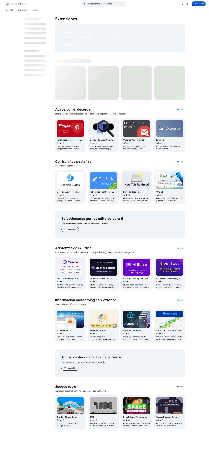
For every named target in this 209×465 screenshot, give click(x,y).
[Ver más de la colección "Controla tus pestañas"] (180, 161)
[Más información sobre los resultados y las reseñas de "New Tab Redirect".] (129, 195)
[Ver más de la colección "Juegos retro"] (180, 387)
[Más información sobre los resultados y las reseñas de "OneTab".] (162, 195)
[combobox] (107, 3)
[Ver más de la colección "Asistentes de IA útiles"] (180, 248)
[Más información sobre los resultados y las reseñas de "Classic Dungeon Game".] (163, 420)
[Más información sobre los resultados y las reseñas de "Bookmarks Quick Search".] (96, 143)
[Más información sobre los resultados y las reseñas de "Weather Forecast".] (96, 333)
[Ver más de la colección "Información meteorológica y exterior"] (180, 300)
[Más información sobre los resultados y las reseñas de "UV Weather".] (63, 333)
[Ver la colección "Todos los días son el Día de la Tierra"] (70, 368)
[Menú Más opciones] (182, 3)
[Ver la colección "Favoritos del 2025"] (70, 43)
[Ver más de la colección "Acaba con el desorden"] (180, 109)
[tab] (10, 10)
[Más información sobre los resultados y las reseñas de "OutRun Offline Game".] (63, 420)
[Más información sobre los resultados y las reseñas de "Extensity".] (162, 143)
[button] (187, 4)
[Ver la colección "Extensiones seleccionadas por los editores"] (70, 229)
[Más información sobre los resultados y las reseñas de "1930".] (96, 420)
